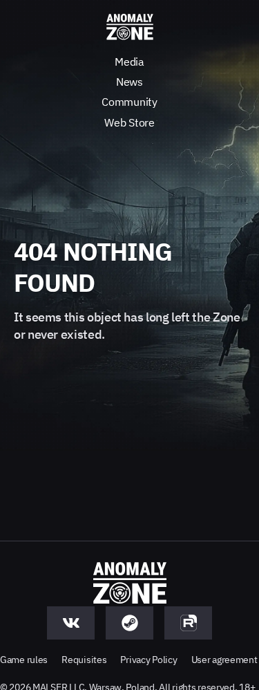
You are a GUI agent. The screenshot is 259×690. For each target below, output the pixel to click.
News (129, 81)
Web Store (129, 122)
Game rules (24, 659)
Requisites (83, 659)
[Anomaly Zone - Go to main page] (130, 27)
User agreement (224, 659)
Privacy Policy (148, 659)
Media (129, 61)
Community (129, 102)
